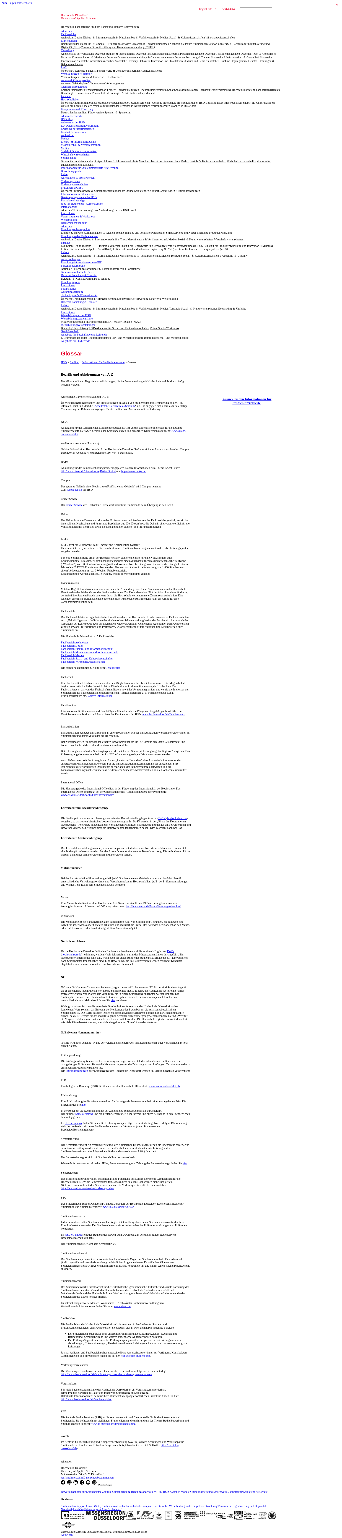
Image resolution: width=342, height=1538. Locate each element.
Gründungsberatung (72, 291)
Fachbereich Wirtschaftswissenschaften (83, 661)
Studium (95, 26)
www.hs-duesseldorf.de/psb (164, 1086)
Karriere (263, 1491)
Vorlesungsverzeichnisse (74, 184)
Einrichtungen (69, 40)
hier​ (185, 1163)
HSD (64, 362)
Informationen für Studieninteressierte (103, 362)
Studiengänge (68, 157)
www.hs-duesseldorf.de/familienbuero (163, 714)
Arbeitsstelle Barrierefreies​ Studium (115, 405)
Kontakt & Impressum (73, 132)
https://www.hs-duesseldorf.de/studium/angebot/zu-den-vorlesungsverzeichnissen (106, 1374)
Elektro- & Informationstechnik (78, 141)
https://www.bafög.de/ (133, 471)
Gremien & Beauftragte (74, 86)
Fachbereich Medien (72, 655)
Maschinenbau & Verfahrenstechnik (81, 144)
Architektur (67, 135)
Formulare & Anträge (73, 200)
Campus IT (147, 1506)
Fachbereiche (82, 26)
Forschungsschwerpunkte (75, 229)
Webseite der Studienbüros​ (135, 1355)
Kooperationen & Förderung (77, 109)
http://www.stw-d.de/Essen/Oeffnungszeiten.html (153, 906)
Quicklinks (228, 8)
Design (65, 138)
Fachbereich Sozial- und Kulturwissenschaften (87, 658)
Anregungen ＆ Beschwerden (78, 177)
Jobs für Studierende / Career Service (82, 203)
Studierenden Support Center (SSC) (81, 1506)
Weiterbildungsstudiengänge (77, 318)
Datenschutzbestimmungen (98, 1477)
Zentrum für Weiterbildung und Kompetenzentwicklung (186, 1506)
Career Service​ (74, 504)
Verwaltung (67, 50)
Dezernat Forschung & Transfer (79, 275)
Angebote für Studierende (75, 340)
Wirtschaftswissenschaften (75, 154)
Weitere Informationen (100, 695)
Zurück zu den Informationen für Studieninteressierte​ (246, 401)
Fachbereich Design (72, 645)
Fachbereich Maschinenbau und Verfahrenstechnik (89, 652)
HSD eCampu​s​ (73, 1234)
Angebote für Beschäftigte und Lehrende (84, 334)
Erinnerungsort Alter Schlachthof (102, 1509)
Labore (65, 252)
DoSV (162, 818)
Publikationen (68, 288)
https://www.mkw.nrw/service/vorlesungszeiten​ (87, 1188)
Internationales (69, 206)
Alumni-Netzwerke (72, 116)
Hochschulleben (70, 99)
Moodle (185, 1491)
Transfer (118, 26)
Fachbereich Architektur (74, 642)
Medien (65, 148)
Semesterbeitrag (84, 1113)
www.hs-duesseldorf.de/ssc (118, 1206)
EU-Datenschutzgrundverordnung (80, 125)
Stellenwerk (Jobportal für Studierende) (235, 1491)
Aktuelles (66, 31)
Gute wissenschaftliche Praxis (77, 272)
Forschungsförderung (73, 265)
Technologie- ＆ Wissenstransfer (79, 295)
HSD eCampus (73, 1123)
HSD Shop (67, 119)
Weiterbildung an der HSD (76, 315)
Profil (64, 67)
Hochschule (67, 26)
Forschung (107, 26)
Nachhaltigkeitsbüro (72, 1509)
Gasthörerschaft (70, 331)
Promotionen (68, 213)
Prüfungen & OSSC (72, 187)
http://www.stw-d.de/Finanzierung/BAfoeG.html (88, 471)
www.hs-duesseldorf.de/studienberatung (113, 1423)
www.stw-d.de (122, 1306)
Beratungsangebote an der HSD (79, 197)
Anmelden (67, 1534)
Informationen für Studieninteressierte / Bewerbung (89, 167)
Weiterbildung (131, 26)
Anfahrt (65, 1477)
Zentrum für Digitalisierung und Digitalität (242, 1506)
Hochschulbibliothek (129, 1506)
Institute (65, 242)
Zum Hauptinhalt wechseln (16, 2)
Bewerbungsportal (71, 171)
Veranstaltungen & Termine (76, 73)
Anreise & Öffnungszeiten (75, 80)
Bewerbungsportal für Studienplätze (81, 1491)
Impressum (76, 1477)
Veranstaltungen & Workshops (78, 216)
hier (113, 1000)
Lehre (64, 174)
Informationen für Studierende (78, 194)
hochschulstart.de (177, 818)
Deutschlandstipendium (74, 222)
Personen (66, 96)
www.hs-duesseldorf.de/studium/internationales (87, 794)
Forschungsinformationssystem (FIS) (81, 262)
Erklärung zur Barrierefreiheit (77, 128)
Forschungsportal (70, 282)
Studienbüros (109, 1506)
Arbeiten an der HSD (73, 122)
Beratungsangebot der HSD (146, 1491)
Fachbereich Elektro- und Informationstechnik (87, 648)
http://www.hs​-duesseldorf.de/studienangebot (86, 1399)
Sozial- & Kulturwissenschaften (79, 151)
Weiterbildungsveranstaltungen (78, 324)
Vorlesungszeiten (70, 181)
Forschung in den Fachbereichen (79, 236)
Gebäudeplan (74, 489)
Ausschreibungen (71, 259)
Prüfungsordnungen (77, 1070)
